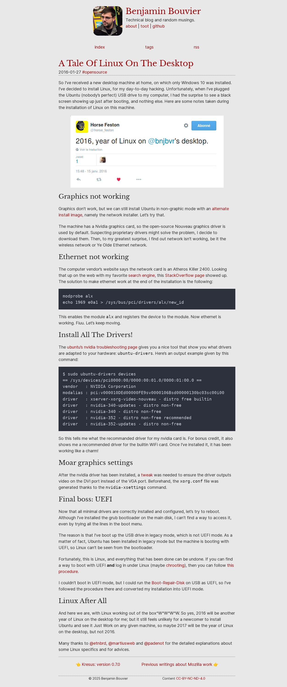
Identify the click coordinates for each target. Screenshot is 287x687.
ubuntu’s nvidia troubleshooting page (102, 347)
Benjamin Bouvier (163, 11)
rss (196, 47)
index (100, 47)
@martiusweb (121, 643)
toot (145, 26)
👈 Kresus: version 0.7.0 (98, 664)
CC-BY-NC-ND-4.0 (190, 678)
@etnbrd (98, 643)
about (131, 26)
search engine (141, 275)
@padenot (154, 643)
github (158, 26)
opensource (96, 72)
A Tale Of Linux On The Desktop (126, 63)
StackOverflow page (184, 275)
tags (149, 47)
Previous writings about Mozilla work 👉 (179, 664)
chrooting (175, 565)
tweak (147, 474)
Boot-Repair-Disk (168, 582)
